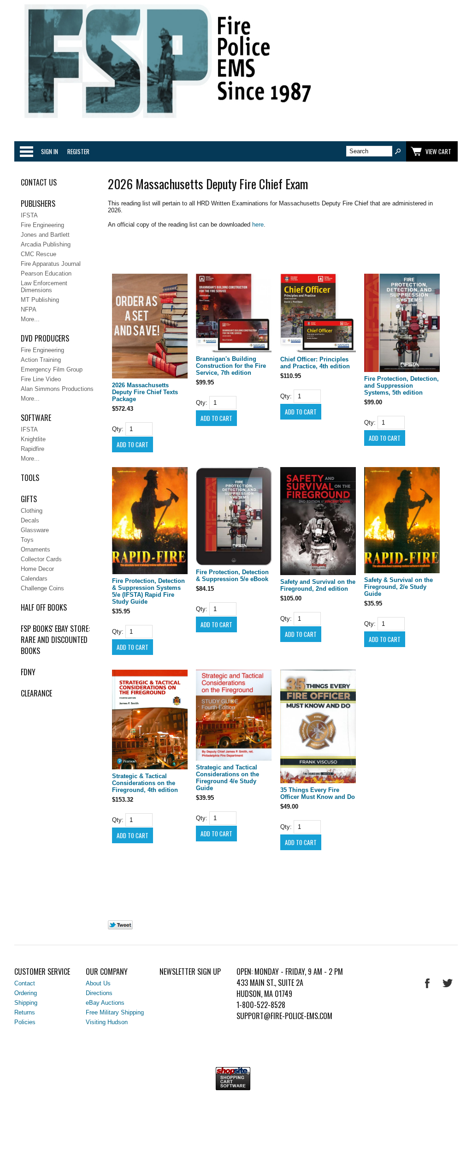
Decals (30, 520)
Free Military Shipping (115, 1012)
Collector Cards (41, 559)
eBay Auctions (105, 1002)
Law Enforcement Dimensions (44, 287)
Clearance (36, 693)
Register (78, 151)
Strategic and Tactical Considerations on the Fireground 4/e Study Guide (227, 778)
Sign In (49, 151)
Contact (24, 983)
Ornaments (35, 549)
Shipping (25, 1002)
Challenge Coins (42, 588)
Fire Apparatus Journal (51, 263)
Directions (99, 993)
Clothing (31, 510)
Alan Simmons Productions (57, 388)
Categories (26, 151)
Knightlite (33, 439)
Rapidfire (32, 448)
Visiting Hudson (107, 1022)
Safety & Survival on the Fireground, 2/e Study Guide (398, 586)
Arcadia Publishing (46, 244)
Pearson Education (46, 273)
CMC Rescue (38, 254)
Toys (27, 539)
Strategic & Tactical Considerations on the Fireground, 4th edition (145, 783)
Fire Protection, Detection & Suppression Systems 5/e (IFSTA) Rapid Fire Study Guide (148, 591)
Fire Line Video (41, 379)
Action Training (41, 359)
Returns (24, 1012)
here (258, 224)
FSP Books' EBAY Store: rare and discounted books (55, 639)
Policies (24, 1022)
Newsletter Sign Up (190, 971)
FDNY (28, 672)
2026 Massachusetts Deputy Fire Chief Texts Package (145, 392)
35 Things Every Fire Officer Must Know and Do (317, 793)
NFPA (28, 309)
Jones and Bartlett (45, 234)
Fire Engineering (42, 225)
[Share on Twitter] (120, 927)
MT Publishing (40, 299)
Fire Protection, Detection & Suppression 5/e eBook (232, 575)
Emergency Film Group (52, 369)
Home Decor (37, 568)
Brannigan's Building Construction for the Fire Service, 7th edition (231, 365)
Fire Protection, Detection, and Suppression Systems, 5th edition (401, 385)
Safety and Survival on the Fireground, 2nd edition (317, 585)
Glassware (35, 530)
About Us (98, 983)
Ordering (25, 993)
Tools (30, 477)
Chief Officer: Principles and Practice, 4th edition (315, 363)
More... (30, 319)
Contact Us (39, 182)
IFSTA (29, 215)
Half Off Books (44, 607)
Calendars (34, 578)
